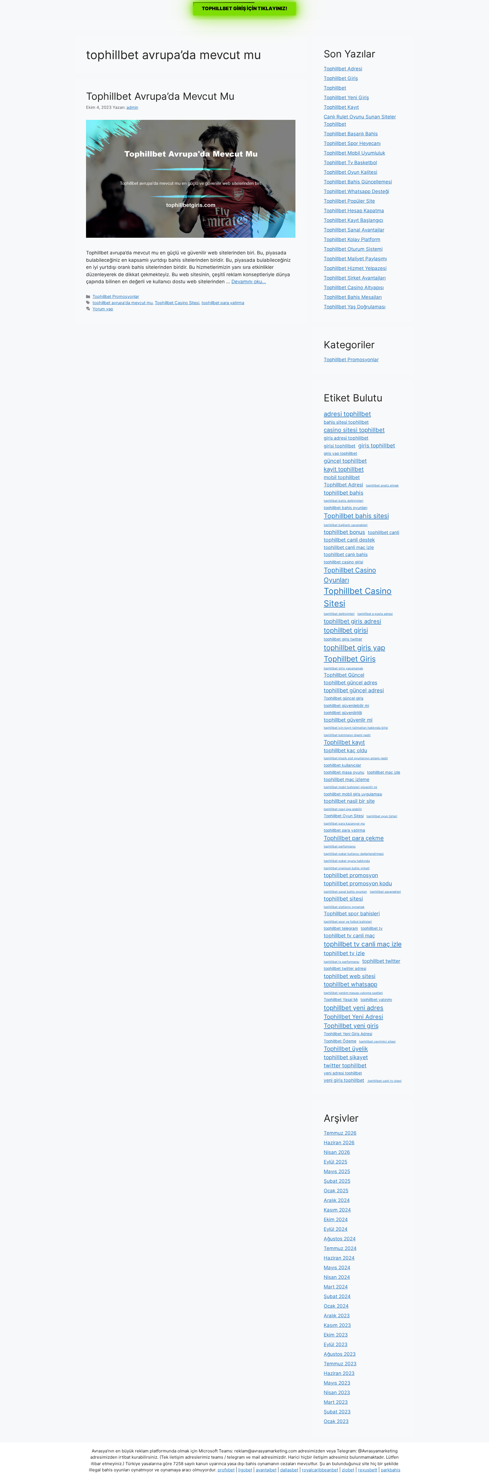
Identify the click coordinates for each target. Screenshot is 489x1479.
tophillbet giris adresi (352, 621)
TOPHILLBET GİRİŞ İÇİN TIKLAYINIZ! (244, 8)
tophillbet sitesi (343, 898)
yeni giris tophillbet (344, 1080)
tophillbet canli (383, 532)
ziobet (348, 1469)
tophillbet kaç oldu (345, 750)
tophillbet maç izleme (346, 779)
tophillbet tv (372, 928)
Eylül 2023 (336, 1344)
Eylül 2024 (336, 1229)
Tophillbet (335, 88)
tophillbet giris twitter (343, 639)
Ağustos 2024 (340, 1239)
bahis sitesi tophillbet (346, 422)
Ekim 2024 (336, 1219)
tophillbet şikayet (346, 1057)
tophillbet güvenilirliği (343, 712)
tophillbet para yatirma (222, 302)
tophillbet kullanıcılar (342, 765)
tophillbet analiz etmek (382, 485)
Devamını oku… (248, 281)
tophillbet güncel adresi (354, 690)
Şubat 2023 (337, 1412)
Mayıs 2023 (337, 1383)
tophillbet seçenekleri (385, 892)
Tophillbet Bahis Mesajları (353, 297)
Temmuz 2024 (340, 1248)
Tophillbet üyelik (346, 1048)
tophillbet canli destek (349, 540)
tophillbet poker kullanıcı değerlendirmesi (354, 854)
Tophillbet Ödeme (340, 1041)
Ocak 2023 (336, 1421)
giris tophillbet (376, 445)
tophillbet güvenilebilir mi (346, 705)
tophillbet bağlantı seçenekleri (346, 525)
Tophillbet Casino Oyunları (350, 575)
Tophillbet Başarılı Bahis (351, 134)
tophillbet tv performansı (341, 962)
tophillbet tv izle (344, 953)
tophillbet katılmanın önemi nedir (347, 735)
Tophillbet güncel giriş (343, 698)
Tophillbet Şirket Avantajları (355, 278)
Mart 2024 (336, 1287)
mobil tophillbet (342, 477)
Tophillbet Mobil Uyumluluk (354, 153)
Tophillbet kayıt (344, 742)
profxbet (226, 1469)
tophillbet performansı (340, 846)
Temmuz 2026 (340, 1133)
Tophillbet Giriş (341, 78)
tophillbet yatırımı (376, 999)
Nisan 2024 (337, 1277)
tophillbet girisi (346, 630)
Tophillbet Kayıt (341, 107)
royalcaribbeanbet (320, 1469)
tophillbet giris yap (354, 647)
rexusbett (367, 1469)
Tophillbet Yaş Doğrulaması (354, 307)
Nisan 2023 (337, 1392)
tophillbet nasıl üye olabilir (343, 809)
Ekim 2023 (336, 1335)
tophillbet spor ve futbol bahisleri (348, 922)
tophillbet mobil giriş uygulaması (353, 794)
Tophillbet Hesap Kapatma (354, 210)
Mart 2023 (336, 1402)
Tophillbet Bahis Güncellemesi (358, 182)
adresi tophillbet (347, 414)
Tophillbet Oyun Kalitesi (350, 172)
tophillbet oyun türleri (381, 816)
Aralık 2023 (337, 1315)
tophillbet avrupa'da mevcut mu (123, 302)
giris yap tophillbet (340, 453)
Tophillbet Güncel (344, 675)
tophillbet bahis (343, 492)
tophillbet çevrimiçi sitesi (377, 1041)
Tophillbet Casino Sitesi (177, 302)
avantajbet (266, 1469)
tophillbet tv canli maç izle (363, 944)
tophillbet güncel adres (350, 683)
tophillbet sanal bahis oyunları (345, 892)
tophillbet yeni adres (353, 1007)
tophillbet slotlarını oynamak (344, 907)
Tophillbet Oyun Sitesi (344, 816)
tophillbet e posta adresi (375, 614)
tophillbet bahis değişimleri (343, 501)
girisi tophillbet (339, 446)
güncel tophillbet (345, 460)
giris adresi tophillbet (346, 438)
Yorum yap (103, 308)
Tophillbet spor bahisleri (352, 913)
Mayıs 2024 (337, 1267)
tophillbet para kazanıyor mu (344, 823)
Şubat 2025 (337, 1181)
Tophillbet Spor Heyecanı (352, 143)
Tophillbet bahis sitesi (356, 516)
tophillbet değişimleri (339, 614)
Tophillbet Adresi (343, 69)
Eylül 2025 (335, 1162)
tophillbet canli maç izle (349, 547)
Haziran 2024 (339, 1258)
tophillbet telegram (341, 928)
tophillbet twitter (381, 961)
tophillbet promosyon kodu (358, 883)
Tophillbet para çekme (354, 838)
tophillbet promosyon (351, 875)
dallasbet (289, 1469)
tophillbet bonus (344, 532)
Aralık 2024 (337, 1200)
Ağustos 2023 (340, 1354)
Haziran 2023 (339, 1373)
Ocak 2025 (336, 1190)
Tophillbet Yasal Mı (341, 999)
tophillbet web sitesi (350, 976)
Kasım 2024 (337, 1210)
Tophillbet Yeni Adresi (353, 1016)
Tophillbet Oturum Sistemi (353, 249)
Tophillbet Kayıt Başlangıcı (353, 220)
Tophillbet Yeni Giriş (346, 97)
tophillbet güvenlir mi (348, 720)
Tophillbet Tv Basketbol (350, 162)
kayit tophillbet (344, 469)
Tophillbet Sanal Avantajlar (354, 230)
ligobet (245, 1469)
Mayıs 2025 (337, 1171)
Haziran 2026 (339, 1142)
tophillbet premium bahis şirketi (347, 868)
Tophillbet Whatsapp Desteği (356, 191)
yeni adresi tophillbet (343, 1073)
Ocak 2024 (336, 1306)
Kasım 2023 (337, 1325)
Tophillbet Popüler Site (349, 201)
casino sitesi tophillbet (354, 429)
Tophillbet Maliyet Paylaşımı (355, 258)
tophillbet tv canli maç (349, 936)
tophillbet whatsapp (350, 984)
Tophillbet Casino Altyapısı (354, 287)
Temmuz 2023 (340, 1363)
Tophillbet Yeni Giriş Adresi (348, 1034)
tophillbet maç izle (383, 772)
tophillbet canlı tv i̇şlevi (384, 1081)
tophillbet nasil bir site (349, 801)
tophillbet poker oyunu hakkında (347, 861)
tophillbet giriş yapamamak (343, 668)
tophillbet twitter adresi (345, 968)
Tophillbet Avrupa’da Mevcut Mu (160, 96)
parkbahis (390, 1469)
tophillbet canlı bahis (346, 554)
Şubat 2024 (337, 1296)
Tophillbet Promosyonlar (116, 296)
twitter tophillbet (345, 1065)
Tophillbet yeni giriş (351, 1025)
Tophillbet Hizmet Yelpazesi (355, 268)
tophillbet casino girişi (343, 562)
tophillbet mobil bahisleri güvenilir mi (350, 787)
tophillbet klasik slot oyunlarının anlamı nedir (356, 758)
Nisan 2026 (337, 1152)
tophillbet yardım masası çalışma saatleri (353, 993)
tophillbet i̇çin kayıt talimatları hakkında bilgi (356, 728)
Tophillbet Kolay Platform (352, 239)
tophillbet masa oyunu (344, 772)
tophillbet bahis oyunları (345, 507)
